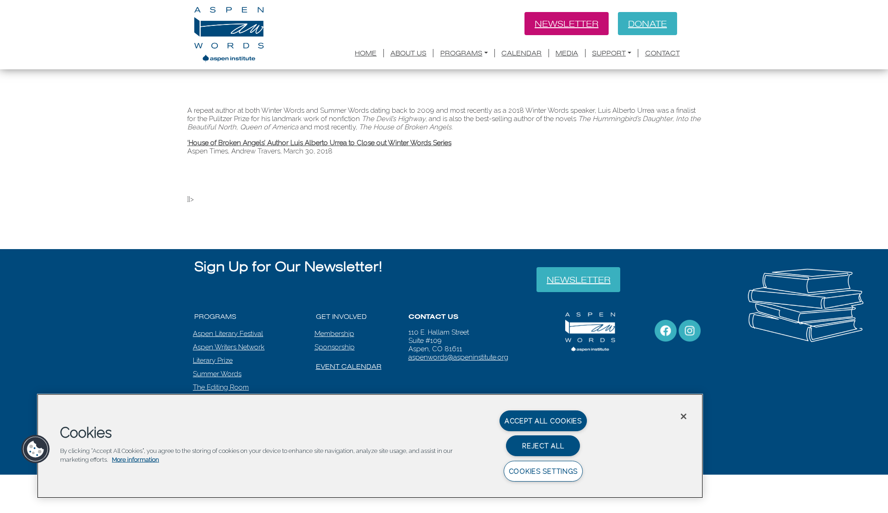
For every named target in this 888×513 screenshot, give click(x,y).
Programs (461, 53)
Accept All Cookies (543, 421)
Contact (662, 53)
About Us (408, 53)
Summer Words (217, 374)
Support (609, 53)
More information (135, 459)
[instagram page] (689, 330)
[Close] (683, 416)
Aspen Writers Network (229, 347)
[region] (370, 446)
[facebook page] (665, 330)
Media (566, 53)
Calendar (521, 53)
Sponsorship (334, 347)
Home (365, 53)
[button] (35, 449)
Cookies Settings (543, 471)
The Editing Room (221, 387)
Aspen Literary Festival (228, 334)
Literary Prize (213, 360)
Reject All (543, 446)
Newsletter (566, 23)
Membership (334, 334)
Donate (647, 23)
